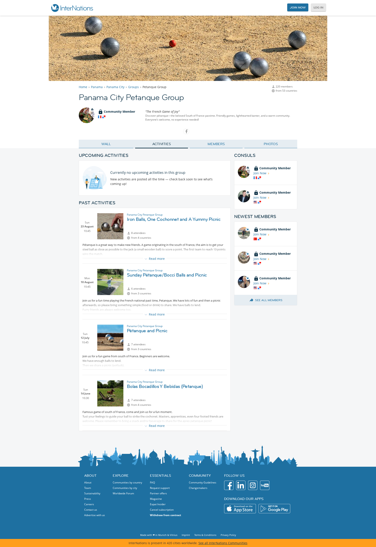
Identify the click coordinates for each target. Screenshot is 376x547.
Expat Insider (158, 504)
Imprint (186, 535)
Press (87, 499)
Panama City (115, 87)
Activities (161, 144)
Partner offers (158, 493)
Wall (106, 144)
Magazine (156, 499)
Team (87, 488)
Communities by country (127, 482)
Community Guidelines (202, 482)
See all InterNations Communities (222, 543)
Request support (160, 488)
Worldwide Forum (123, 493)
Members (216, 144)
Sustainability (92, 493)
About (87, 482)
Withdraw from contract (165, 515)
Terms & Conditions (205, 535)
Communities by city (125, 488)
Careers (89, 504)
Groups (133, 87)
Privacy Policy (228, 535)
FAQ (152, 482)
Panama (97, 87)
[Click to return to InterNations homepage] (71, 8)
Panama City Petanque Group (145, 214)
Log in (318, 7)
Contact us (90, 510)
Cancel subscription (162, 510)
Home (83, 87)
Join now (298, 7)
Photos (271, 144)
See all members (268, 300)
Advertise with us (94, 515)
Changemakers (198, 488)
